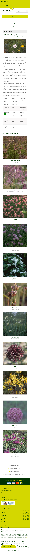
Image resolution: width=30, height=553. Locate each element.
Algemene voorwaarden (6, 490)
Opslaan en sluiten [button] (8, 546)
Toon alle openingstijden (6, 521)
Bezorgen (3, 497)
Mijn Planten (15, 26)
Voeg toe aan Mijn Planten (21, 36)
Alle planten (15, 19)
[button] (15, 550)
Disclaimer (3, 495)
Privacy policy (4, 492)
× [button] (28, 529)
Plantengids (15, 16)
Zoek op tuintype (15, 23)
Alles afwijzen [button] (23, 546)
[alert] (15, 540)
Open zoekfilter (8, 31)
